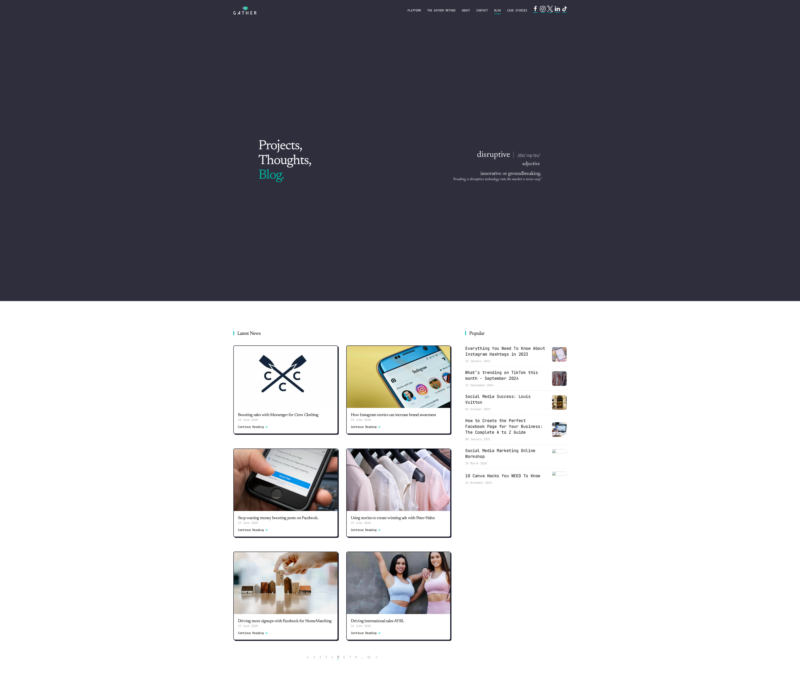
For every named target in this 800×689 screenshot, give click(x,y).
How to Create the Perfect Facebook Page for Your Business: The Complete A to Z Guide (503, 426)
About (466, 10)
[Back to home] (244, 10)
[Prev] (308, 657)
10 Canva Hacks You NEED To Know (502, 475)
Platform (414, 10)
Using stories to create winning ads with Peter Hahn (393, 518)
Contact (482, 10)
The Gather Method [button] (441, 10)
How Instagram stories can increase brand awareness (393, 415)
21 (369, 657)
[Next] (376, 657)
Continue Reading (251, 427)
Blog (497, 10)
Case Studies (517, 10)
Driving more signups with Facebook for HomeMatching (284, 621)
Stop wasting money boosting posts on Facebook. (278, 518)
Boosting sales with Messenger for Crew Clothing (278, 415)
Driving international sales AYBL (377, 621)
